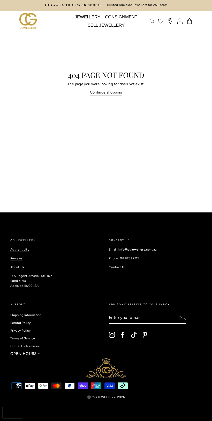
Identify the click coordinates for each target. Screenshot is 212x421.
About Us (17, 267)
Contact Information (25, 346)
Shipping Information (26, 315)
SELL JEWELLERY (106, 25)
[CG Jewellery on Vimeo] (134, 335)
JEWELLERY (87, 17)
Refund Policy (20, 323)
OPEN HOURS (24, 353)
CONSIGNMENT (121, 17)
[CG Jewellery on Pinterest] (145, 335)
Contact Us (117, 267)
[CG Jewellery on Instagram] (112, 335)
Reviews (16, 258)
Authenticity (19, 249)
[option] (106, 5)
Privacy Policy (20, 330)
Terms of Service (22, 338)
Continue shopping (106, 92)
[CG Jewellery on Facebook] (123, 335)
